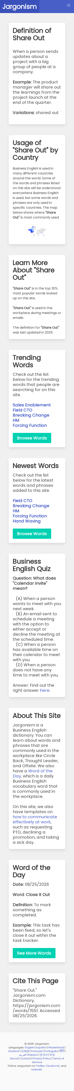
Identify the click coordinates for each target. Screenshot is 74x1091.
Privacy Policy (41, 1058)
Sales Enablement (32, 405)
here (45, 690)
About (14, 1058)
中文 (52, 1055)
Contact (25, 1058)
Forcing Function (30, 425)
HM (16, 420)
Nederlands (56, 1047)
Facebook (53, 1066)
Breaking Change (31, 415)
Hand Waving (27, 521)
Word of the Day (33, 773)
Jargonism (19, 6)
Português (51, 1051)
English (29, 1047)
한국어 (44, 1055)
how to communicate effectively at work (35, 819)
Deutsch (13, 1051)
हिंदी (62, 1051)
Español (41, 1047)
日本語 (25, 1051)
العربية (22, 1055)
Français (36, 1051)
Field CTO (22, 410)
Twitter (40, 1066)
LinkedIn (36, 1069)
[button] (68, 5)
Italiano (33, 1055)
